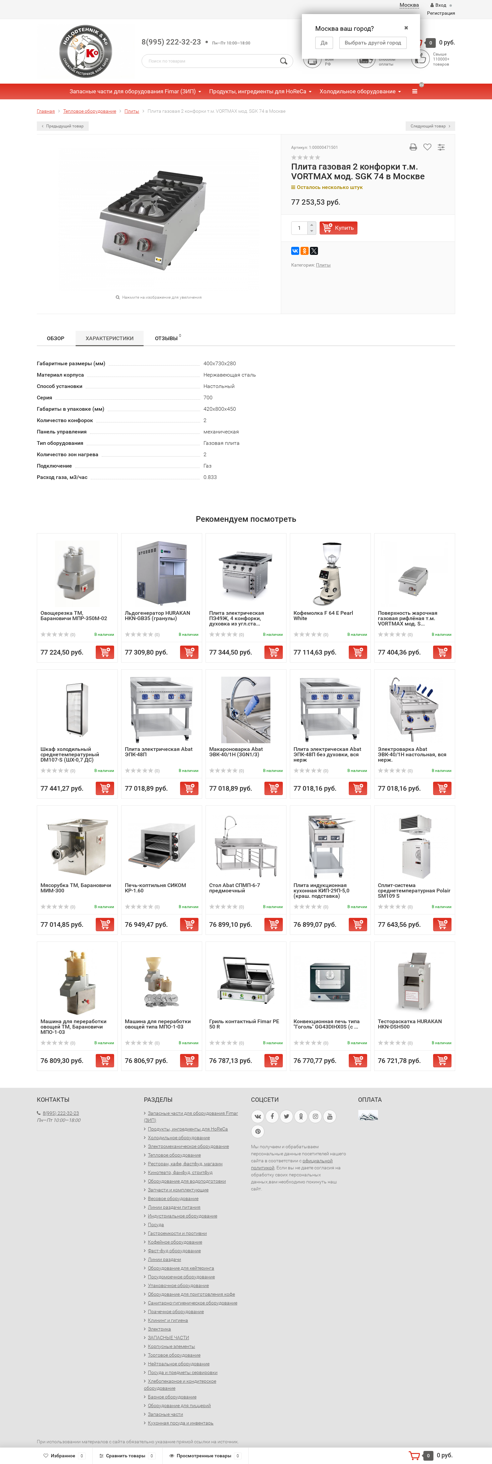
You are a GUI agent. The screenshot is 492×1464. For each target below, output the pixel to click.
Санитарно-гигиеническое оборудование (192, 1302)
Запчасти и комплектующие (178, 1189)
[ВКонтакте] (295, 251)
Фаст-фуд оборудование (174, 1250)
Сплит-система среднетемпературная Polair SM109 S (414, 890)
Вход (440, 5)
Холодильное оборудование (358, 91)
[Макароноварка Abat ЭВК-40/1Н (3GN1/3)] (246, 709)
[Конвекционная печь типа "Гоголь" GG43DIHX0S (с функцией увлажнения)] (330, 982)
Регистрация (441, 13)
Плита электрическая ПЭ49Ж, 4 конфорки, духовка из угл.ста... (236, 618)
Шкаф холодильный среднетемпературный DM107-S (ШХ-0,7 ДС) (69, 754)
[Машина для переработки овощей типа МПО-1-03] (161, 982)
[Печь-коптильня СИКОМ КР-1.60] (161, 846)
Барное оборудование (172, 1396)
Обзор (55, 338)
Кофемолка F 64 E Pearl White (323, 615)
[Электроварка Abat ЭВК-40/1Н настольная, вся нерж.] (415, 709)
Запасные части (165, 1414)
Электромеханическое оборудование (188, 1146)
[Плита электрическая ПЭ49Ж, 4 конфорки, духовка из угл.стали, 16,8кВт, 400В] (246, 573)
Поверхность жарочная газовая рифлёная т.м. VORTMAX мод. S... (407, 618)
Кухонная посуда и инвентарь (181, 1423)
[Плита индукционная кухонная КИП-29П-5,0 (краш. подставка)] (330, 846)
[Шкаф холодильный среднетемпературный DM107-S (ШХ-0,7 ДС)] (77, 709)
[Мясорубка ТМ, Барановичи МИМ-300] (77, 846)
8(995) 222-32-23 (171, 42)
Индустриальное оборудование (182, 1215)
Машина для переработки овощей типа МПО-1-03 (158, 1024)
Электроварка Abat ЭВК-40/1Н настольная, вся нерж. (412, 754)
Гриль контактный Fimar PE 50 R (244, 1024)
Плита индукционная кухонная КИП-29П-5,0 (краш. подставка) (321, 890)
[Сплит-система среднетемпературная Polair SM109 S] (414, 846)
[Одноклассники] (305, 251)
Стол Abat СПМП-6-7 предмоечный (234, 888)
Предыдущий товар (64, 126)
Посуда (156, 1224)
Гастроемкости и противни (177, 1233)
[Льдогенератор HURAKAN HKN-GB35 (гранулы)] (161, 573)
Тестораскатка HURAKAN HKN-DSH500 (410, 1024)
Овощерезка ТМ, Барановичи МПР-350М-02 (73, 615)
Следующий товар (429, 126)
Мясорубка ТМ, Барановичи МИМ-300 (75, 888)
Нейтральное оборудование (179, 1363)
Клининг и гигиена (168, 1320)
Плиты (323, 265)
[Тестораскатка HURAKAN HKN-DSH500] (415, 982)
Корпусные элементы (171, 1346)
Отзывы (168, 337)
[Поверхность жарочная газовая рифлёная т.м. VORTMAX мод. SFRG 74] (414, 573)
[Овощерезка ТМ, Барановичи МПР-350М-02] (77, 573)
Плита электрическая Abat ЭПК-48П (158, 752)
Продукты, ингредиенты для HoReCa (257, 91)
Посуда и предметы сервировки (183, 1372)
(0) (72, 634)
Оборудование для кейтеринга (181, 1268)
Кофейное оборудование (175, 1242)
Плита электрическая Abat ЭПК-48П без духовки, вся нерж (327, 754)
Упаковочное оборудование (178, 1285)
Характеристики (110, 338)
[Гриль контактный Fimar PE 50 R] (246, 982)
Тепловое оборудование (174, 1155)
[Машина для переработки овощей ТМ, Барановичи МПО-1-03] (77, 982)
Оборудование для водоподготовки (187, 1181)
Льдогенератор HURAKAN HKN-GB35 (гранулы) (157, 615)
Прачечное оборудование (176, 1311)
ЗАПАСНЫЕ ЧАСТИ (168, 1337)
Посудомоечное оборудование (181, 1276)
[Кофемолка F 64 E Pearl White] (330, 573)
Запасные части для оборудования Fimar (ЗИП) (133, 91)
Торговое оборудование (174, 1355)
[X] (314, 251)
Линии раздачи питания (174, 1207)
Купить (344, 227)
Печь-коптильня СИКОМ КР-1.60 (155, 888)
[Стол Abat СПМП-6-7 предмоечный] (246, 846)
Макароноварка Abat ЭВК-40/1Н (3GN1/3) (236, 752)
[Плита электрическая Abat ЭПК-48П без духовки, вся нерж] (330, 709)
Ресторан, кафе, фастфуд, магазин (185, 1163)
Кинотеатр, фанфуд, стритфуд (180, 1172)
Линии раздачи (164, 1259)
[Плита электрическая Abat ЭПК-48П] (161, 709)
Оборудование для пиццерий (179, 1405)
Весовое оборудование (173, 1198)
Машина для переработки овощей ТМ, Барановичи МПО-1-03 (73, 1026)
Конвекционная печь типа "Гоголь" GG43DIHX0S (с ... (327, 1024)
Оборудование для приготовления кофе (191, 1294)
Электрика (159, 1329)
